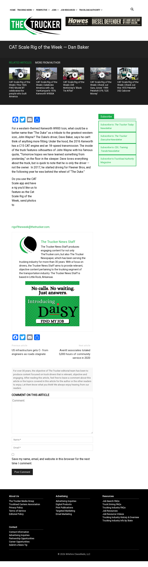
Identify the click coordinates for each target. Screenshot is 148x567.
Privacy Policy (16, 513)
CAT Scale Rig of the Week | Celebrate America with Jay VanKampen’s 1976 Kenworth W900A (46, 88)
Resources (108, 502)
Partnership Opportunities (21, 544)
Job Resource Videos (113, 520)
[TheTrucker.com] (33, 25)
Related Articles (20, 62)
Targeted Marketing (65, 516)
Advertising (62, 502)
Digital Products (64, 510)
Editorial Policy (16, 520)
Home (13, 10)
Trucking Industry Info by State (118, 526)
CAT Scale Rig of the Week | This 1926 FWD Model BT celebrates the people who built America (19, 89)
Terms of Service (17, 516)
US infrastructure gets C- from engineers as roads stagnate (30, 352)
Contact (13, 532)
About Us (14, 502)
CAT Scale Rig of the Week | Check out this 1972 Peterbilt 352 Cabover (127, 86)
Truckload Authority (89, 10)
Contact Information (19, 538)
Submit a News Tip (18, 550)
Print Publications (64, 513)
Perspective (41, 10)
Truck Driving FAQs (112, 510)
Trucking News (24, 10)
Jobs (54, 10)
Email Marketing (64, 520)
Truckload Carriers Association (24, 510)
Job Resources (68, 10)
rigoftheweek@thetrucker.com (30, 227)
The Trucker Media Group (21, 507)
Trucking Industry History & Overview (121, 523)
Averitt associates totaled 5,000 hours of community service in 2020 (74, 354)
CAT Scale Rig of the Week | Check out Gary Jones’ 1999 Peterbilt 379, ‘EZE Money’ (100, 88)
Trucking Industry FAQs (114, 513)
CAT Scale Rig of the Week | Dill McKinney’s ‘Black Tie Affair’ (73, 86)
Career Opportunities (19, 547)
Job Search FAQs (111, 507)
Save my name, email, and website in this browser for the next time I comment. (51, 461)
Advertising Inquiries (66, 507)
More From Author (47, 62)
